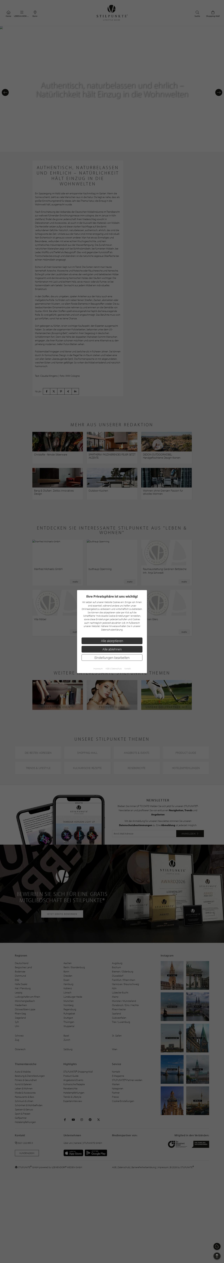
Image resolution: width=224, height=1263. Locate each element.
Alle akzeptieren (112, 640)
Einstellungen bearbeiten (112, 657)
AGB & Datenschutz (114, 668)
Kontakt (127, 668)
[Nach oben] (217, 1255)
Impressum (98, 668)
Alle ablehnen (112, 649)
